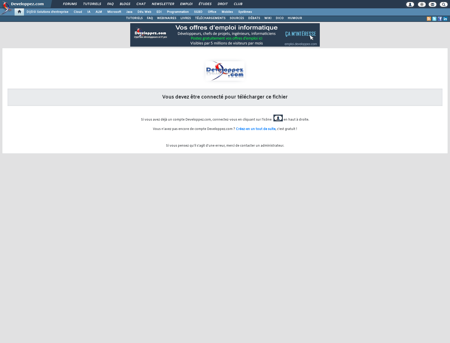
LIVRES (185, 18)
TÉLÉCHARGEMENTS (210, 18)
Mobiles (227, 12)
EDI (159, 12)
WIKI (268, 18)
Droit (222, 4)
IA (88, 12)
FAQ (110, 4)
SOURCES (237, 18)
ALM (99, 12)
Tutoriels (91, 4)
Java (129, 12)
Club (237, 4)
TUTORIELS (134, 18)
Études (205, 4)
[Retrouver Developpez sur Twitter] (434, 19)
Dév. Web (144, 12)
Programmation (178, 12)
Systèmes (245, 12)
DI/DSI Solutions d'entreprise (47, 12)
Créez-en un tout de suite (256, 129)
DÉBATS (254, 18)
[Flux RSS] (429, 19)
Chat (141, 4)
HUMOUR (295, 18)
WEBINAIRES (166, 18)
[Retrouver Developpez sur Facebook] (440, 19)
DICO (280, 18)
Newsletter (162, 4)
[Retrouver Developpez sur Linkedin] (445, 19)
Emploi (186, 4)
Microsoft (114, 12)
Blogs (124, 4)
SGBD (198, 12)
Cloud (78, 12)
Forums (69, 4)
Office (212, 12)
